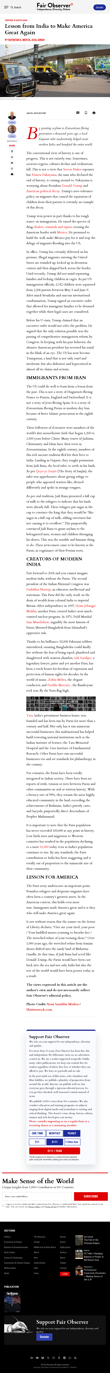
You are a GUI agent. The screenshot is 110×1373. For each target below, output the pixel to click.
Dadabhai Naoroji (38, 589)
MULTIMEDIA (88, 1237)
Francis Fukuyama (44, 175)
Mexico (62, 232)
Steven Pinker (72, 169)
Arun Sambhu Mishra (63, 1004)
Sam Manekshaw (37, 622)
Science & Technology (13, 1257)
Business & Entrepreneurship (16, 1247)
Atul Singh (38, 39)
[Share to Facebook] (12, 151)
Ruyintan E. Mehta (19, 39)
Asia (36, 1257)
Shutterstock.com (39, 1009)
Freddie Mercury (58, 685)
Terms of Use (51, 1206)
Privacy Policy (34, 1206)
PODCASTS (88, 1267)
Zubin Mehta (57, 680)
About (62, 1257)
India (36, 1268)
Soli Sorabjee (82, 658)
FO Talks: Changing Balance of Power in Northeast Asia (94, 1256)
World (6, 1273)
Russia (63, 1237)
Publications (65, 1247)
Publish (63, 1263)
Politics (7, 1237)
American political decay (43, 191)
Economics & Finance (13, 1242)
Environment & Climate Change (17, 1263)
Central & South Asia (16, 20)
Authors (63, 1252)
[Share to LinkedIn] (12, 162)
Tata (29, 715)
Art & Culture (9, 1252)
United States (39, 1263)
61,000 (44, 847)
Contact (63, 1268)
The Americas (39, 1237)
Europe (37, 1242)
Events (63, 1242)
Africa (36, 1252)
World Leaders (10, 1268)
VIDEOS (87, 1251)
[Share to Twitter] (12, 157)
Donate (44, 1337)
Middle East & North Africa (45, 1247)
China (36, 1273)
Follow (12, 122)
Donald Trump (72, 186)
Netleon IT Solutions (69, 1367)
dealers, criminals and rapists (53, 227)
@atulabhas (12, 141)
